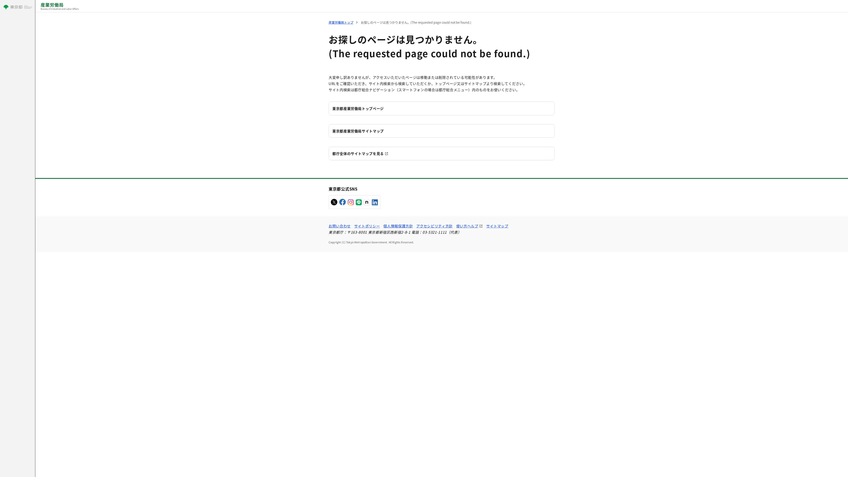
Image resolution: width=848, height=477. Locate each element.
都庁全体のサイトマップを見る (358, 153)
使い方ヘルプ (467, 226)
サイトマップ (497, 226)
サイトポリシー (367, 226)
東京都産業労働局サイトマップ (358, 131)
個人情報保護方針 (398, 226)
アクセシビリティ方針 (434, 226)
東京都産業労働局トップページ (358, 108)
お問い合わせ (340, 226)
